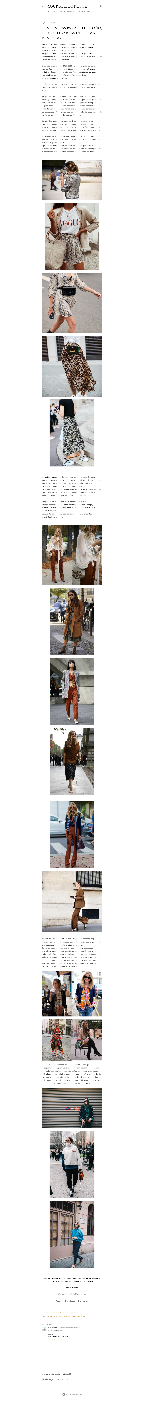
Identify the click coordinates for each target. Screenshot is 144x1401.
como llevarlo (66, 1316)
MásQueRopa (53, 1328)
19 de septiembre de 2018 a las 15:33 (69, 1327)
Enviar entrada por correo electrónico (64, 1313)
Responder (52, 1339)
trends (83, 1316)
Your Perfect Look (67, 6)
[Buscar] (101, 6)
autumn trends (55, 1316)
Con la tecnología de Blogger (74, 1394)
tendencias (76, 1316)
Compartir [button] (45, 1313)
